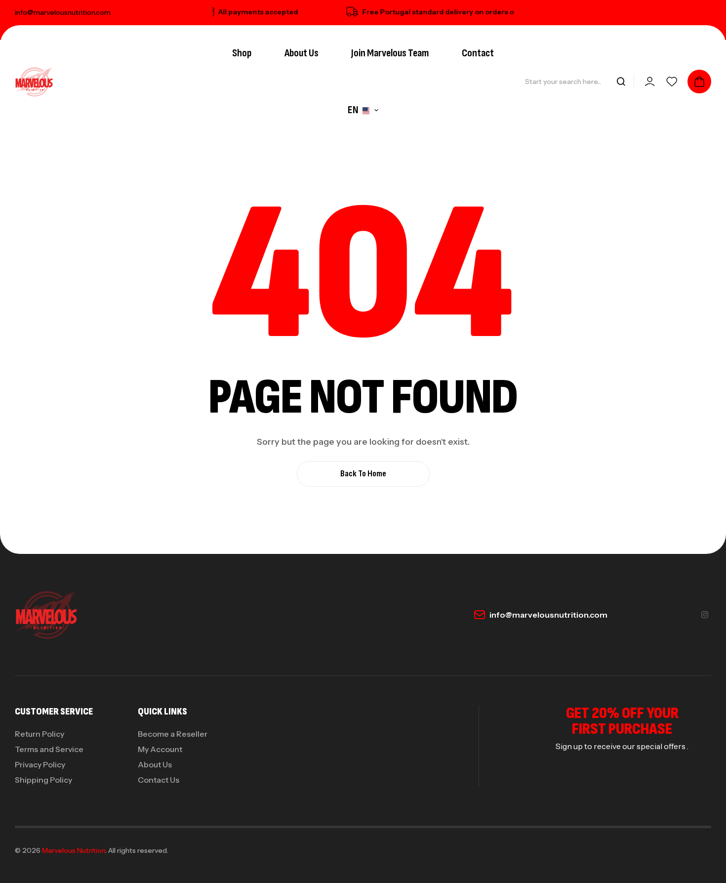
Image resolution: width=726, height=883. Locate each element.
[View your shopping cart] (699, 81)
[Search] (621, 81)
